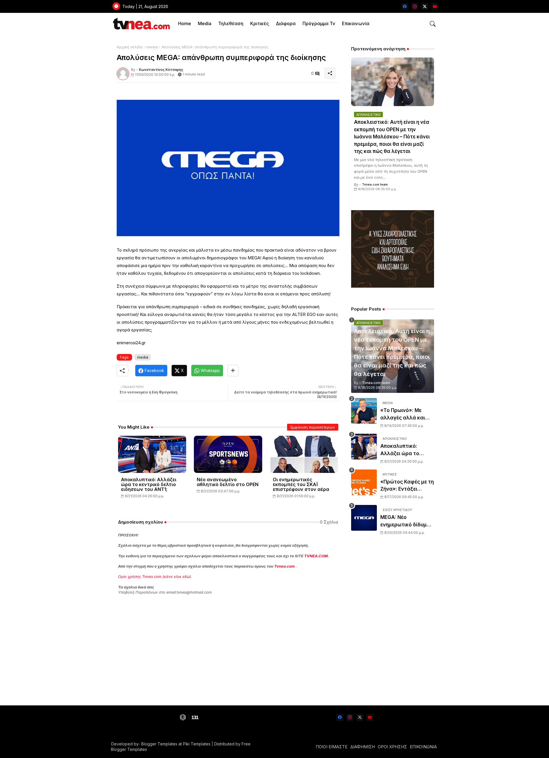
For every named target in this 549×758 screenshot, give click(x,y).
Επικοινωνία (355, 23)
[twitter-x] (424, 6)
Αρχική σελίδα (130, 47)
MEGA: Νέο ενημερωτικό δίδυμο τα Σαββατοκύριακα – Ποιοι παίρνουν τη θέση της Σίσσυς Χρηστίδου (406, 521)
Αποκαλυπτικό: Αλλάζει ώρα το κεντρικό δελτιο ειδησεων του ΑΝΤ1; (148, 484)
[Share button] (232, 370)
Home (184, 23)
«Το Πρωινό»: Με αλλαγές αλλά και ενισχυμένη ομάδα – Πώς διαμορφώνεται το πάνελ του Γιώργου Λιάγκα (407, 414)
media (152, 47)
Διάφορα (286, 23)
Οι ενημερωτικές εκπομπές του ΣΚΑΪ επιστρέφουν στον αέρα (301, 484)
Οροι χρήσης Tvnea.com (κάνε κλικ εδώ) (154, 576)
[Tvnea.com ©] (141, 23)
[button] (432, 23)
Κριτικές (259, 23)
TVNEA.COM (316, 556)
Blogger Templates (159, 743)
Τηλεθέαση (230, 23)
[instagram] (414, 6)
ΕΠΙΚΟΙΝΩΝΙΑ (423, 746)
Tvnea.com (284, 566)
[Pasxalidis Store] (392, 286)
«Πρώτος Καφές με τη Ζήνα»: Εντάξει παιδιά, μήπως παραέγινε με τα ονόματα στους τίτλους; (407, 486)
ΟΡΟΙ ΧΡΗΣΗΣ (392, 746)
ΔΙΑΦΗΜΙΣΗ (362, 746)
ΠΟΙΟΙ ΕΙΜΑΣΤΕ (331, 746)
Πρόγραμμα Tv (319, 23)
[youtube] (434, 6)
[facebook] (404, 6)
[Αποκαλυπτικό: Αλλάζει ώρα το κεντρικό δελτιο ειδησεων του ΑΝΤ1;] (364, 446)
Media (204, 23)
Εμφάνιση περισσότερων (313, 427)
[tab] (184, 23)
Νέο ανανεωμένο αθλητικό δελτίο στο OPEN (227, 482)
